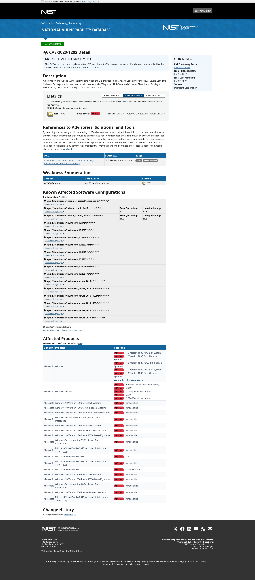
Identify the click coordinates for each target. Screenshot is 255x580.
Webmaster (46, 550)
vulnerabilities (53, 44)
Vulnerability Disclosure (111, 561)
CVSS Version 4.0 (112, 95)
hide (64, 197)
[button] (202, 10)
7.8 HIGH (95, 114)
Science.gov (134, 564)
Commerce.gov (120, 564)
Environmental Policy (158, 561)
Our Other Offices (74, 550)
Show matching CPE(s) (54, 204)
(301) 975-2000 (48, 546)
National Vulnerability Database (76, 29)
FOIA (144, 561)
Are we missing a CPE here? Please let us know (63, 330)
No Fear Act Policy (132, 561)
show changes (70, 515)
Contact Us (59, 550)
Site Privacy (51, 561)
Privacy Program (78, 561)
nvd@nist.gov (69, 149)
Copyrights (93, 561)
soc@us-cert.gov (206, 546)
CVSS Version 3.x (133, 95)
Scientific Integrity (178, 561)
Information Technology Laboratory (61, 23)
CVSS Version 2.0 (154, 95)
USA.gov (146, 564)
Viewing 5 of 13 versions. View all (129, 380)
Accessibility (63, 561)
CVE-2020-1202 (182, 67)
